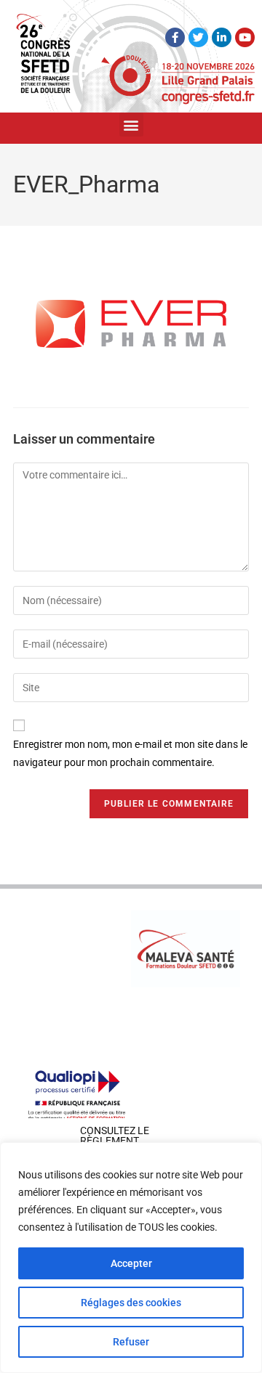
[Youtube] (245, 37)
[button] (131, 125)
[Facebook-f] (175, 37)
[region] (131, 1257)
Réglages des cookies (131, 1302)
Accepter (131, 1263)
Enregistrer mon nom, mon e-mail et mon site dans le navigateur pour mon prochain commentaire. (130, 753)
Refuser (131, 1342)
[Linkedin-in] (221, 37)
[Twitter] (198, 37)
